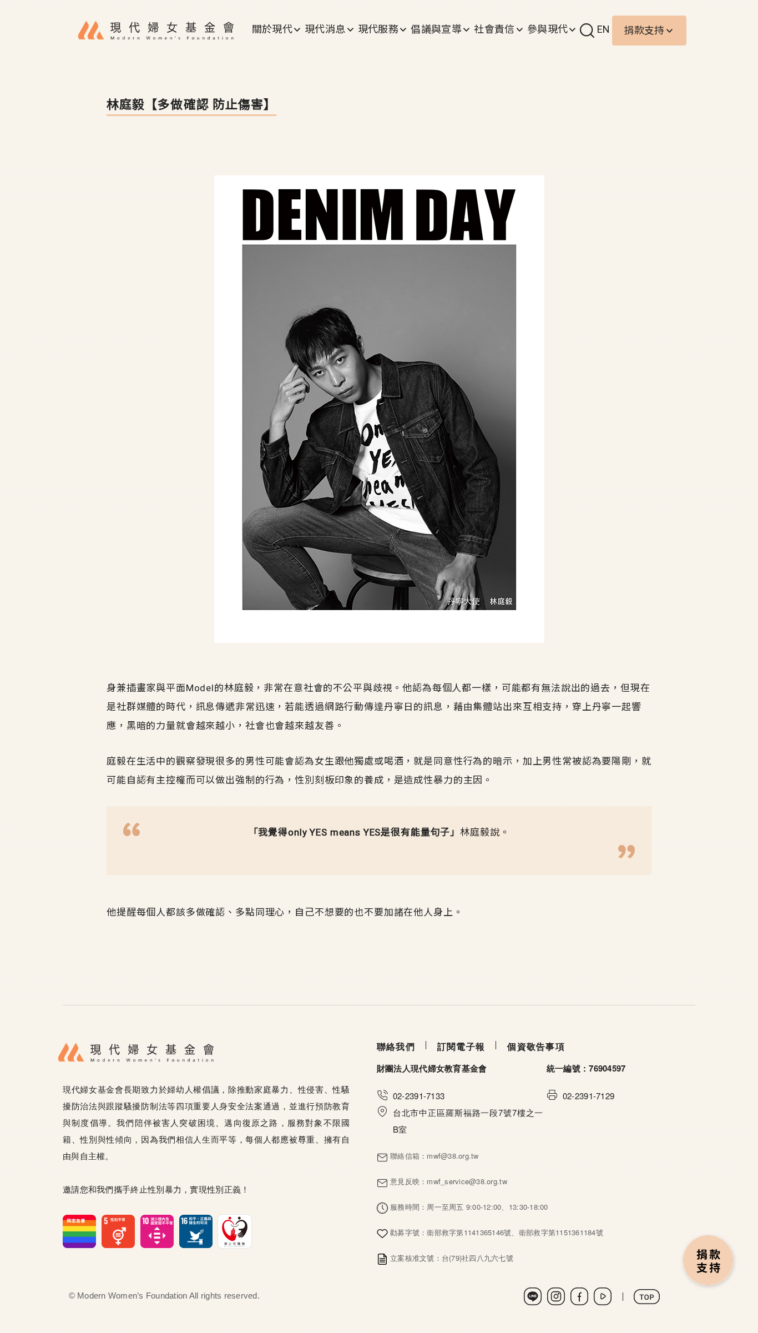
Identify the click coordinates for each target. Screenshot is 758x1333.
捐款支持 (644, 30)
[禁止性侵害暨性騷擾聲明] (157, 1229)
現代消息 (325, 29)
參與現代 (547, 29)
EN (603, 29)
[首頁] (156, 30)
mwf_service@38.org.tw (467, 1181)
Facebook (579, 1296)
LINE (533, 1296)
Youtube (603, 1296)
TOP (647, 1296)
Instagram (556, 1296)
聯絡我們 (396, 1046)
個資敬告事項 (536, 1046)
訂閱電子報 (461, 1046)
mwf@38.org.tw (452, 1155)
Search (587, 30)
